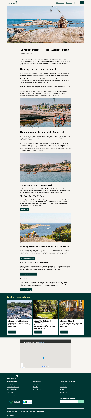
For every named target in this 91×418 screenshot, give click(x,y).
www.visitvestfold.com (13, 411)
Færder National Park (44, 61)
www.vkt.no (29, 82)
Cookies (62, 389)
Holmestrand (10, 384)
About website (63, 392)
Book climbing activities (27, 258)
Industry (35, 386)
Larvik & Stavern (11, 395)
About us (62, 384)
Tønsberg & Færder (12, 389)
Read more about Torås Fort (28, 274)
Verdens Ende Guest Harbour (39, 86)
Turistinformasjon (24, 411)
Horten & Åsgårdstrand (13, 386)
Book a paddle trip (26, 290)
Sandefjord (10, 392)
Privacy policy (63, 386)
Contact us (36, 384)
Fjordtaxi (54, 93)
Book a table (24, 209)
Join (81, 401)
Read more (12, 332)
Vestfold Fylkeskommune (37, 411)
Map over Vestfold (38, 389)
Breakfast (11, 415)
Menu (82, 2)
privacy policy (64, 405)
